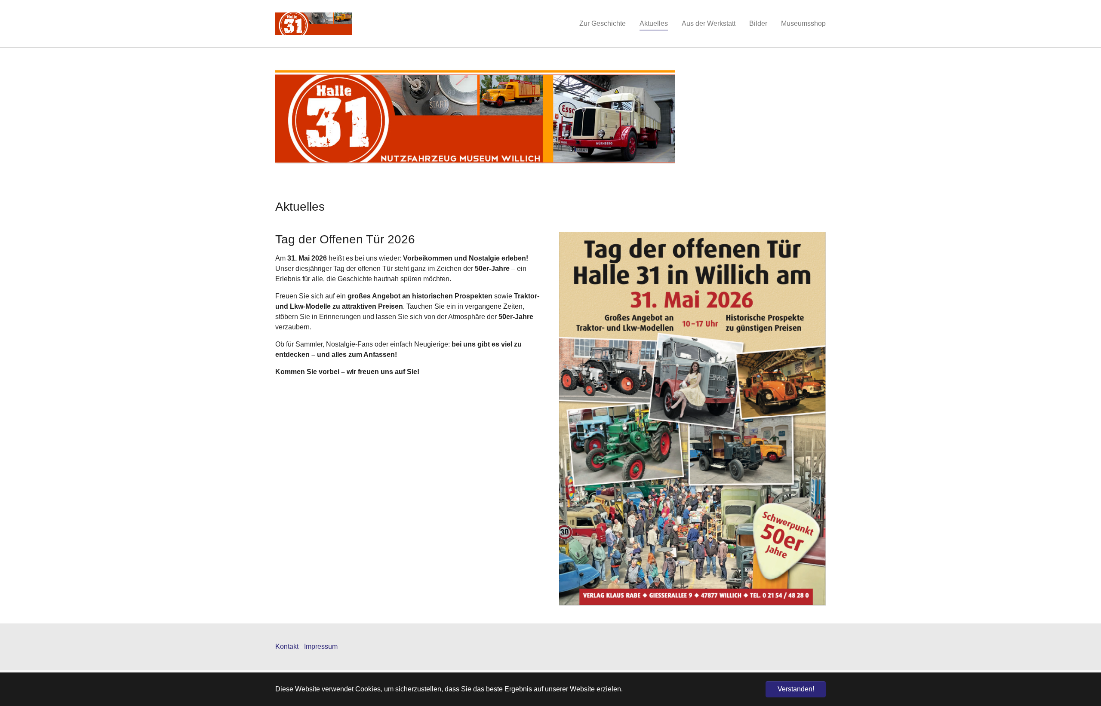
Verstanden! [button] (796, 689)
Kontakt (286, 646)
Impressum (321, 646)
